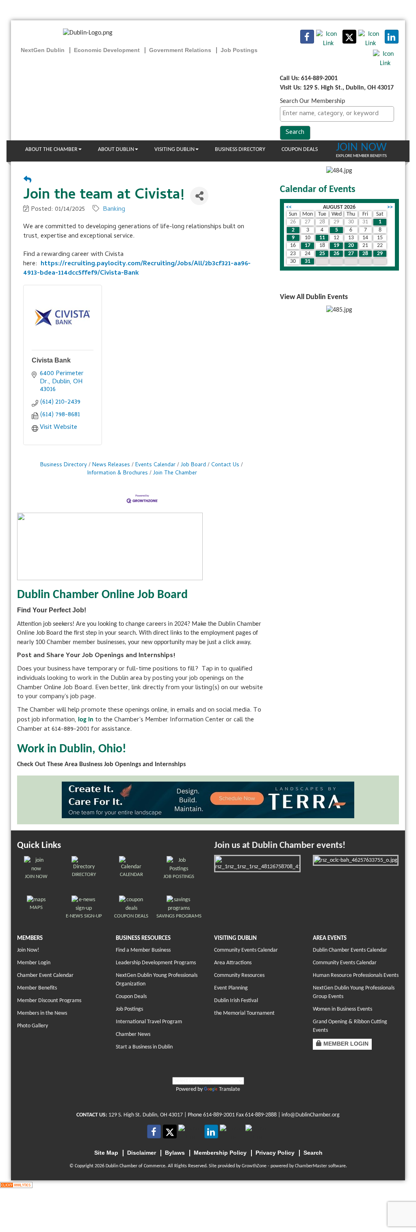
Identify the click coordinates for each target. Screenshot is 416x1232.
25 (322, 254)
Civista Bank (51, 360)
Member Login (33, 963)
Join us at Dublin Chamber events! (279, 845)
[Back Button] (27, 180)
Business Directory (240, 149)
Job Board (193, 465)
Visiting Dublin (174, 149)
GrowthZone (254, 1166)
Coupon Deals (300, 149)
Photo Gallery (32, 1026)
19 (336, 245)
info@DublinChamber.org (311, 1115)
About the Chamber (51, 149)
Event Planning (231, 988)
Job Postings (129, 1009)
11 (322, 238)
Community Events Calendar (246, 950)
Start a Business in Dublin (144, 1047)
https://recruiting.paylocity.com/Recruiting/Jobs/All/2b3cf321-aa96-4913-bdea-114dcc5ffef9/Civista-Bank (137, 269)
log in (85, 719)
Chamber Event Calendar (45, 975)
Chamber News (133, 1034)
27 (351, 254)
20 (351, 245)
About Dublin (116, 149)
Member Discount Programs (49, 1001)
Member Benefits (37, 988)
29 (380, 254)
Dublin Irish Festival (236, 1001)
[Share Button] (199, 196)
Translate (229, 1089)
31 (307, 261)
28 (365, 254)
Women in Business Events (342, 1009)
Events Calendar (155, 465)
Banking (114, 209)
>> (390, 207)
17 (307, 245)
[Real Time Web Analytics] (16, 1185)
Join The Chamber (175, 473)
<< (289, 207)
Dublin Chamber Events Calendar (350, 950)
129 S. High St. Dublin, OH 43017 (145, 1115)
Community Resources (239, 975)
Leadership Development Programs (156, 963)
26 (336, 254)
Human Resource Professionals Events (356, 975)
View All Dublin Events (314, 297)
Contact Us (225, 465)
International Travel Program (149, 1022)
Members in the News (42, 1013)
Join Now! (28, 950)
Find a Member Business (143, 950)
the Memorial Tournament (244, 1013)
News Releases (111, 465)
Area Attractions (232, 963)
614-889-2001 (219, 1115)
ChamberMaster (311, 1166)
